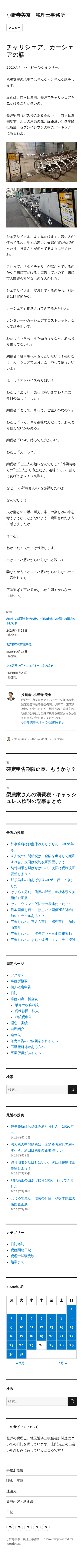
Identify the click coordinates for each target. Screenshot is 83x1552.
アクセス (17, 975)
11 (31, 1327)
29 (71, 1345)
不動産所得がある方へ (28, 1047)
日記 (14, 993)
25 (31, 1345)
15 (71, 1327)
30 (11, 1354)
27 (51, 1345)
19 (41, 1336)
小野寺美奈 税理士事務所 (38, 15)
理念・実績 (19, 1023)
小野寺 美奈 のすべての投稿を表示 (42, 722)
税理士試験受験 (22, 1256)
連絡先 (16, 1035)
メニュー (14, 27)
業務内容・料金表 (24, 999)
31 (21, 1354)
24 (21, 1345)
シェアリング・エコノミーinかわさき (30, 665)
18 (31, 1336)
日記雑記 (58, 739)
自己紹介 (17, 1029)
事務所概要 (19, 981)
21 (61, 1336)
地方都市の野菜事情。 (20, 644)
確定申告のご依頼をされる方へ (34, 1041)
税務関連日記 (21, 1250)
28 (61, 1345)
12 (41, 1327)
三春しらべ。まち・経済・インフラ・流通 (43, 940)
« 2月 (20, 1363)
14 (61, 1327)
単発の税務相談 (28, 1005)
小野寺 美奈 (19, 739)
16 (11, 1336)
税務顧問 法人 (27, 1011)
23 (11, 1345)
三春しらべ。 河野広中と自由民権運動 (41, 934)
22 (71, 1336)
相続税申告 (23, 1017)
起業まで (17, 1262)
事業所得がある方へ (26, 1053)
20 (51, 1336)
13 (51, 1327)
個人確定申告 (21, 987)
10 (21, 1327)
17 (21, 1336)
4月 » (62, 1363)
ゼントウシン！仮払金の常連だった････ (41, 904)
